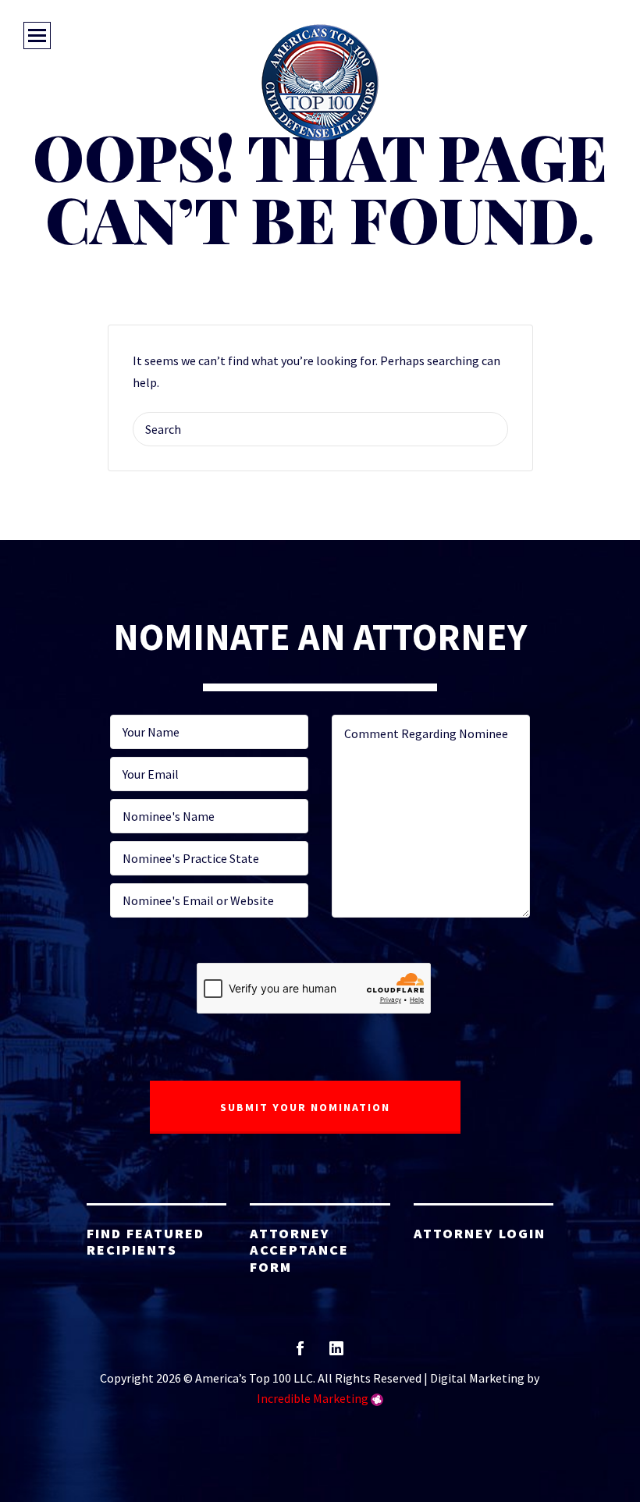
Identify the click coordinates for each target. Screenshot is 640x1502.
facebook (300, 1353)
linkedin (336, 1353)
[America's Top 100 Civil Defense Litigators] (320, 82)
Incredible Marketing (312, 1398)
